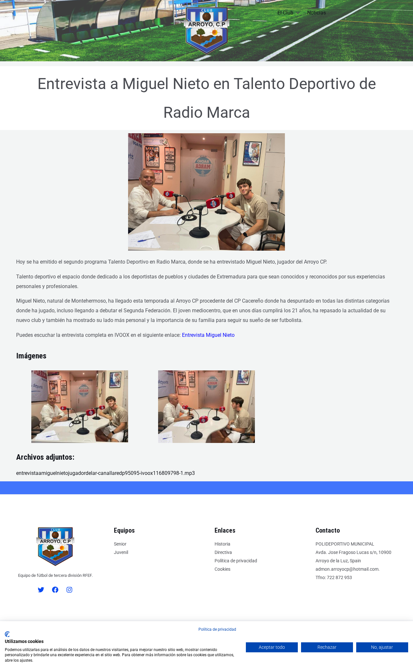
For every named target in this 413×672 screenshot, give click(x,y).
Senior (120, 544)
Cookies (222, 569)
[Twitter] (41, 590)
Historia (222, 544)
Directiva (223, 552)
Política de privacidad (236, 560)
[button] (133, 12)
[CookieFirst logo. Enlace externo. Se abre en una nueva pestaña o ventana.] (7, 634)
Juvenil (121, 552)
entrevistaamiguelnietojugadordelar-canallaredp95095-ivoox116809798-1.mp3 (105, 473)
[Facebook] (55, 590)
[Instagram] (69, 590)
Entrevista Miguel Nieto (208, 335)
